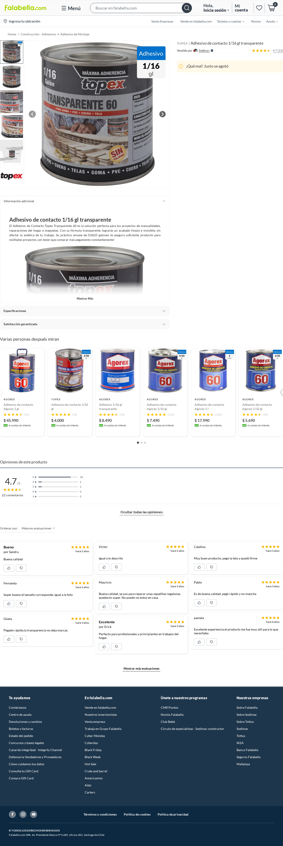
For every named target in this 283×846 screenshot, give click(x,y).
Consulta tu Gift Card (23, 771)
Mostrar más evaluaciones (141, 668)
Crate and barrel (96, 771)
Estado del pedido (21, 736)
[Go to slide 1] (138, 443)
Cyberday (91, 743)
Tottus (241, 736)
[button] (141, 7)
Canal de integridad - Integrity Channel (35, 750)
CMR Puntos (169, 707)
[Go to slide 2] (141, 443)
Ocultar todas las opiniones (141, 512)
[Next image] (162, 114)
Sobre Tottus (245, 721)
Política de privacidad (173, 814)
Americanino (94, 778)
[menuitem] (228, 21)
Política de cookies (137, 814)
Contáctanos (17, 707)
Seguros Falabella (248, 757)
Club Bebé (168, 721)
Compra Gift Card (21, 778)
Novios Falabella (172, 714)
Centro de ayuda (20, 714)
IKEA (240, 743)
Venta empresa (95, 721)
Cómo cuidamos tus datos (26, 764)
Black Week (93, 757)
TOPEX (182, 43)
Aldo (88, 785)
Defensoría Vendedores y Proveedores (35, 757)
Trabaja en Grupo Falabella (103, 729)
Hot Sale (90, 764)
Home (12, 34)
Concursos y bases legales (26, 743)
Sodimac (242, 729)
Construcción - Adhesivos (38, 34)
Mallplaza (243, 764)
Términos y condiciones (100, 814)
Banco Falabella (247, 750)
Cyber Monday (95, 736)
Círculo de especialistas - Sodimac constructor (192, 729)
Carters (90, 792)
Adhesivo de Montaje (74, 34)
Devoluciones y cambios (25, 721)
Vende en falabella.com (100, 707)
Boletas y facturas (21, 729)
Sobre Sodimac (247, 714)
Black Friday (93, 750)
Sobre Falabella (247, 707)
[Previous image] (32, 114)
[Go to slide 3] (145, 443)
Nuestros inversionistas (101, 714)
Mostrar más (85, 298)
